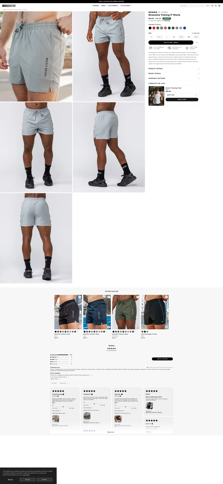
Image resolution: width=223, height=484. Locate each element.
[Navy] (184, 28)
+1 (77, 331)
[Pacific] (180, 28)
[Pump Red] (154, 28)
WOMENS (96, 5)
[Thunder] (173, 28)
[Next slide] (168, 310)
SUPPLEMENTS (113, 5)
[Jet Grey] (161, 28)
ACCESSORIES (125, 5)
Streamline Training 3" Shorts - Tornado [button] (154, 412)
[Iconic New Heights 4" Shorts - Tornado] (147, 332)
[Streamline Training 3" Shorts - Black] (56, 332)
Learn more (26, 475)
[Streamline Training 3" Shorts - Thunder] (60, 332)
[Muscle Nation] (9, 6)
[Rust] (165, 28)
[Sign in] (215, 5)
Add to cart (171, 42)
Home (4, 9)
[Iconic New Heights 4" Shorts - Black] (145, 332)
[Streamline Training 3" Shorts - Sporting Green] (75, 332)
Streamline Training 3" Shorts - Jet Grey (17, 9)
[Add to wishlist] (79, 297)
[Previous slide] (54, 310)
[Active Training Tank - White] (156, 96)
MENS (103, 5)
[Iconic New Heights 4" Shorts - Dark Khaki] (142, 332)
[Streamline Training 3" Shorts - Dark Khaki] (58, 332)
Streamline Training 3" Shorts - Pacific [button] (60, 425)
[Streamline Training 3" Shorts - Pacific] (70, 332)
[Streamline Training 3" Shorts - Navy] (65, 332)
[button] (219, 5)
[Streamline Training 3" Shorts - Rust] (73, 332)
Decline (44, 479)
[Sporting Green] (169, 28)
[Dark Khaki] (157, 28)
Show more (110, 432)
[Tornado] (177, 28)
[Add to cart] (79, 327)
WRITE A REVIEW (162, 359)
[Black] (150, 28)
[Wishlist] (212, 5)
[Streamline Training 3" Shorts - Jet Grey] (68, 332)
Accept (27, 479)
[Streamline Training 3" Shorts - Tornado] (63, 332)
